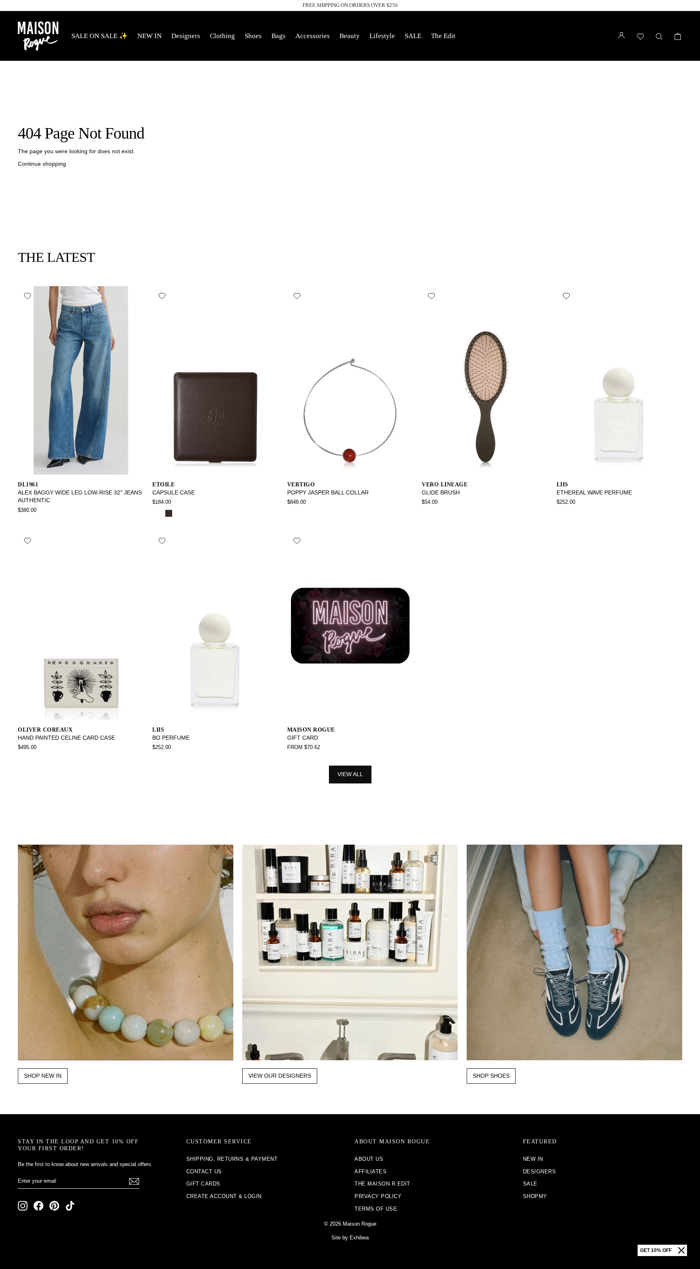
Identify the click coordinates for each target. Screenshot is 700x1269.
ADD (80, 466)
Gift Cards (203, 1184)
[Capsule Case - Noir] (158, 513)
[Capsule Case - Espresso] (169, 513)
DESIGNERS (539, 1171)
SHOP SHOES (491, 1075)
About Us (368, 1159)
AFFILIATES (370, 1171)
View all (350, 774)
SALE (413, 36)
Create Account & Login (224, 1196)
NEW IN (149, 36)
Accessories (312, 36)
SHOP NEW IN (43, 1075)
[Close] (681, 1250)
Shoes (253, 36)
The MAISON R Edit (382, 1184)
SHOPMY (535, 1196)
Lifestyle (382, 36)
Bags (278, 36)
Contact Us (204, 1171)
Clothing (222, 36)
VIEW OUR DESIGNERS (279, 1075)
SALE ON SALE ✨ (99, 36)
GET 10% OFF (656, 1250)
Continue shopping (42, 163)
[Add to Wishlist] (27, 296)
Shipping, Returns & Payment (232, 1159)
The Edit (443, 36)
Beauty (349, 36)
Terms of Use (375, 1209)
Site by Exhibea (350, 1238)
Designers (185, 36)
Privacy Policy (377, 1196)
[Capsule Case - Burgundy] (180, 513)
